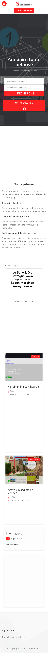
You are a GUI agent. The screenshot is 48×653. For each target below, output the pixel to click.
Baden (15, 283)
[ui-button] (24, 108)
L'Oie (28, 273)
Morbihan (27, 283)
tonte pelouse (12, 544)
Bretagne (18, 276)
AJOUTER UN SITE (24, 10)
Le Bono (18, 273)
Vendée (29, 276)
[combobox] (24, 81)
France (27, 286)
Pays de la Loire (22, 279)
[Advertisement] (24, 155)
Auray (17, 286)
